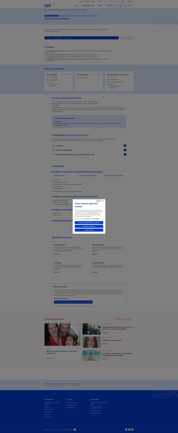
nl (103, 200)
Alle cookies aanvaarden (89, 226)
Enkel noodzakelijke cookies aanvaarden (89, 222)
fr (100, 200)
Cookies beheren (89, 230)
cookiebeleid (87, 218)
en (98, 200)
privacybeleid (96, 218)
